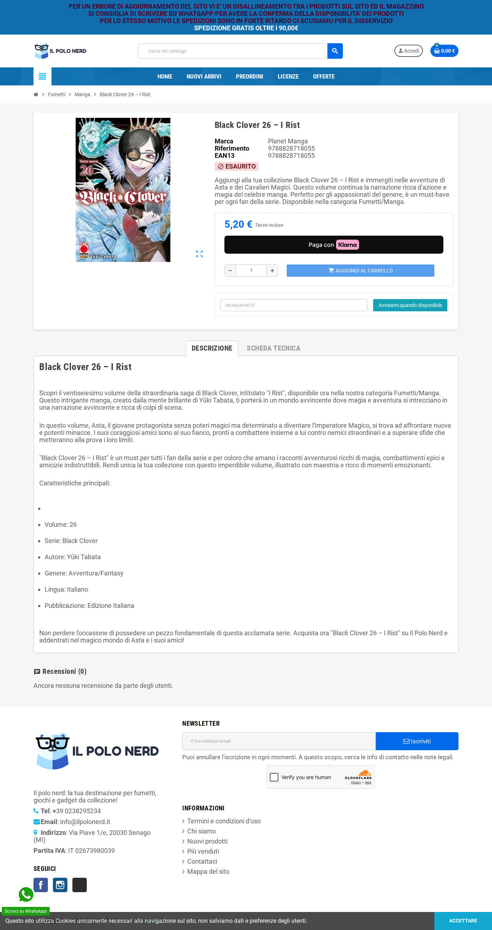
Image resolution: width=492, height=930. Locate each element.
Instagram (60, 885)
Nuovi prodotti (207, 841)
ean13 (224, 155)
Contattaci (202, 861)
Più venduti (203, 851)
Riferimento (232, 148)
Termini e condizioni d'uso (224, 821)
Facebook (40, 885)
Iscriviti (420, 741)
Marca (224, 141)
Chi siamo (201, 831)
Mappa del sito (208, 871)
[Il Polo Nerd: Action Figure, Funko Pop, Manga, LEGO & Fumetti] (60, 50)
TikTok (79, 885)
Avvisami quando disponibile (410, 305)
